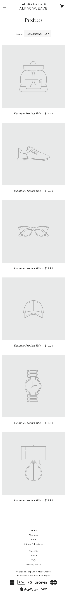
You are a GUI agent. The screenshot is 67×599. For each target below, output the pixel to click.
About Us (33, 551)
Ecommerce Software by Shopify (33, 575)
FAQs (33, 560)
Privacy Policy (33, 564)
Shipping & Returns (33, 544)
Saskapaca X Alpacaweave (33, 6)
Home (34, 530)
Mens (33, 539)
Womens (33, 535)
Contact (33, 555)
